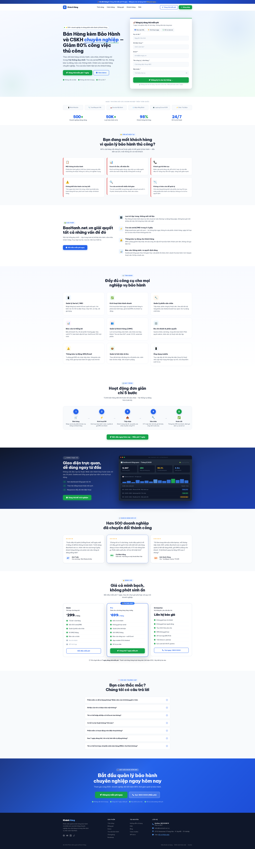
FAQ (139, 7)
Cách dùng (111, 7)
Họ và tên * (137, 34)
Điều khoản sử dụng (167, 845)
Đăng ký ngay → (152, 2)
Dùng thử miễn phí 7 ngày (79, 73)
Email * (135, 51)
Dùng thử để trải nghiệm (78, 498)
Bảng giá (120, 7)
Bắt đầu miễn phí (83, 651)
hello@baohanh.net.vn (162, 828)
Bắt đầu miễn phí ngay (76, 247)
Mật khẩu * (136, 69)
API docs (133, 834)
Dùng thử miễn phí (170, 7)
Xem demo (102, 73)
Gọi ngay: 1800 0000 (172, 650)
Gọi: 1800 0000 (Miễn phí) (145, 795)
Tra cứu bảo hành (113, 832)
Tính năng (100, 7)
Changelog (111, 834)
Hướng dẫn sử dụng (136, 823)
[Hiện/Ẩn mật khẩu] (186, 73)
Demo (109, 829)
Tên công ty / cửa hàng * (141, 60)
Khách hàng (131, 7)
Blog (131, 829)
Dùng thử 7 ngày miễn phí (128, 651)
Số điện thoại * (138, 43)
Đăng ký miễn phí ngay (112, 795)
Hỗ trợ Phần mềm (163, 835)
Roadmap (111, 837)
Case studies (134, 832)
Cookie (190, 845)
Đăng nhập (186, 7)
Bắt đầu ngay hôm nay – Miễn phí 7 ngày (128, 437)
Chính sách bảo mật (180, 845)
